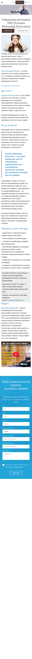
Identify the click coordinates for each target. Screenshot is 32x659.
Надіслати (16, 473)
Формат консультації (7, 428)
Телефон (4, 420)
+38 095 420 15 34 (22, 30)
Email (3, 413)
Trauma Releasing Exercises (10, 71)
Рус (29, 2)
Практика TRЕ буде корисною (11, 95)
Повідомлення (6, 450)
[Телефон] (13, 2)
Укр (26, 2)
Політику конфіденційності (16, 467)
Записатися (19, 2)
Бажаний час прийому (7, 443)
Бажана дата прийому (7, 435)
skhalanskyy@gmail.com (16, 300)
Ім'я (3, 405)
